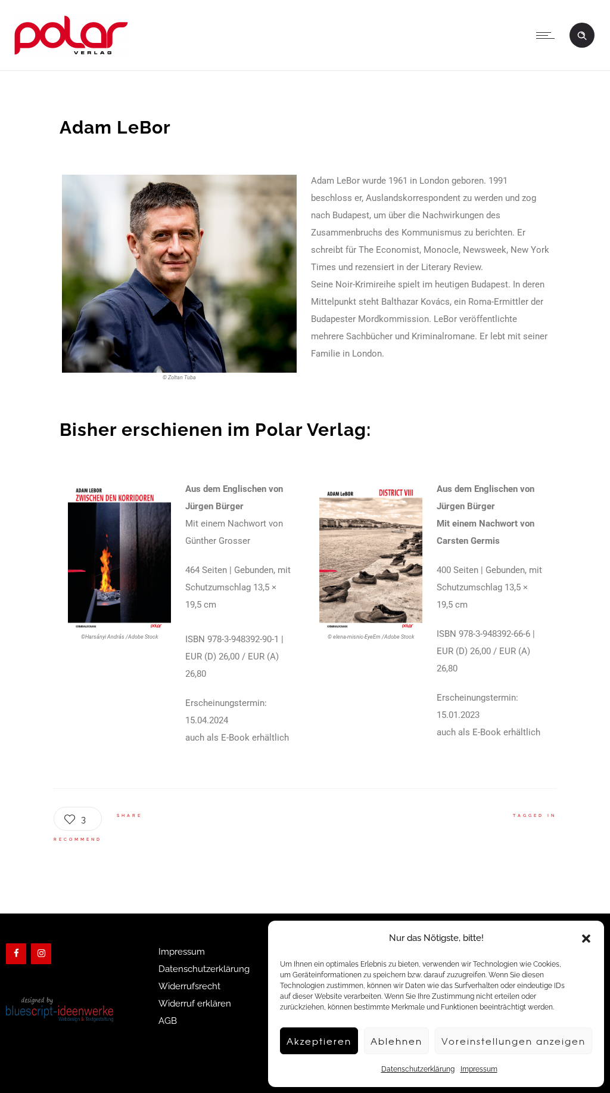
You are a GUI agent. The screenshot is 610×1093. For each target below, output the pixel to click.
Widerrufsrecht (189, 986)
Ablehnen (396, 1041)
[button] (586, 939)
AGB (167, 1020)
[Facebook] (16, 953)
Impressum (478, 1069)
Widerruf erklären (194, 1003)
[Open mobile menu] (548, 35)
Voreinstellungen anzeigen (513, 1041)
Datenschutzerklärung (418, 1069)
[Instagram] (41, 953)
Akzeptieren (319, 1041)
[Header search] (582, 34)
